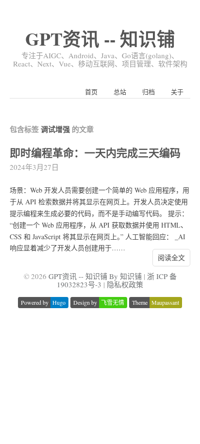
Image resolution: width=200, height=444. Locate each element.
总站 (120, 91)
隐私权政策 (125, 284)
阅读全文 (171, 257)
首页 (91, 91)
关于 (177, 91)
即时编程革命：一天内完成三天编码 (95, 153)
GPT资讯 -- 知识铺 (100, 38)
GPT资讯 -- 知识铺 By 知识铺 (95, 276)
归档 (148, 91)
